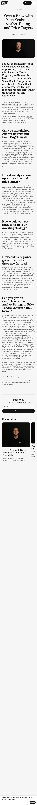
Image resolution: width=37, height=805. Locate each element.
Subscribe (18, 411)
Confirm (32, 802)
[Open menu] (34, 3)
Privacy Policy (12, 799)
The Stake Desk (18, 9)
